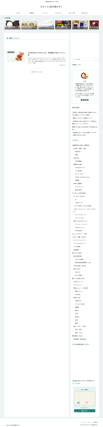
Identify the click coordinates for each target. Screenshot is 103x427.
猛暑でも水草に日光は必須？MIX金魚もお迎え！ (84, 128)
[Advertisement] (36, 44)
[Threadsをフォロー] (84, 100)
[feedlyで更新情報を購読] (86, 100)
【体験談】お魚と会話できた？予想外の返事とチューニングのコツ (84, 122)
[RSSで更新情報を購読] (88, 100)
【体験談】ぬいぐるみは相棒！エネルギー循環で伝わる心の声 (84, 133)
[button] (96, 25)
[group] (12, 25)
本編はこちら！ (84, 410)
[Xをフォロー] (82, 100)
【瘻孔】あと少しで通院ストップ (82, 118)
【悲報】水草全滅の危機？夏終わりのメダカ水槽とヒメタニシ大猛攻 (84, 113)
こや (84, 81)
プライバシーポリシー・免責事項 (89, 422)
